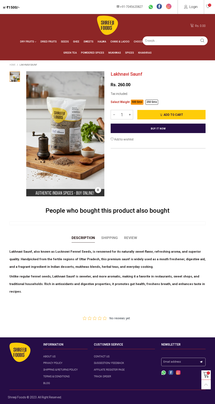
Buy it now (158, 128)
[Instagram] (168, 7)
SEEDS (65, 41)
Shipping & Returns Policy (60, 369)
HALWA (102, 41)
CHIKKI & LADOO (120, 41)
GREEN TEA (70, 52)
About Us (49, 356)
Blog (46, 383)
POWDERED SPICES (92, 52)
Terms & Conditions (56, 376)
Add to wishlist (124, 139)
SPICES (129, 52)
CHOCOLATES (142, 41)
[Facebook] (159, 7)
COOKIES (189, 41)
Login (193, 7)
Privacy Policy (52, 363)
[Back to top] (206, 384)
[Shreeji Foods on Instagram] (178, 373)
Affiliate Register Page (109, 369)
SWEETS (88, 41)
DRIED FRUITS (49, 41)
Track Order (102, 376)
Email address (172, 361)
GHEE (76, 41)
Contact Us (101, 356)
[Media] (98, 190)
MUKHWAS (114, 52)
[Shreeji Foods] (107, 25)
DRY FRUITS (27, 41)
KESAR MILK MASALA (167, 41)
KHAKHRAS (145, 52)
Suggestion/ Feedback (109, 363)
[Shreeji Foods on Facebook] (171, 373)
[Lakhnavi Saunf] (65, 133)
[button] (114, 114)
